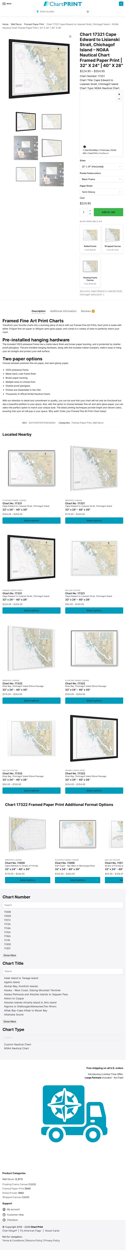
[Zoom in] (119, 94)
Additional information (63, 311)
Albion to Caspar (14, 998)
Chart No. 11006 (75, 866)
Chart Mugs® (9, 1230)
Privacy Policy (52, 1240)
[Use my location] (88, 11)
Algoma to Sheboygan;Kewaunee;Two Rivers (30, 1006)
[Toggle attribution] (84, 146)
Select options (31, 520)
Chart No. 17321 (25, 506)
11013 (7, 920)
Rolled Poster (72, 590)
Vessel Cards (52, 1230)
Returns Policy (34, 1240)
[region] (101, 123)
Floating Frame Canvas (14, 500)
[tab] (39, 308)
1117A (7, 940)
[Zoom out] (119, 99)
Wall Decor (16, 24)
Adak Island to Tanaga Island (21, 978)
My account (13, 1209)
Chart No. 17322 (22, 686)
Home (5, 24)
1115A (7, 932)
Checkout (12, 1219)
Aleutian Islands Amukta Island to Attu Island (30, 1002)
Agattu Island (12, 982)
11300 (7, 944)
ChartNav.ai (104, 153)
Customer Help (15, 1214)
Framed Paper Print (34, 24)
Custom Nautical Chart (17, 1044)
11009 (7, 915)
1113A (7, 924)
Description (39, 311)
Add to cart (108, 212)
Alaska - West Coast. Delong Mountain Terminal (32, 990)
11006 (7, 911)
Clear (82, 197)
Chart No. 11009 (21, 866)
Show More (9, 955)
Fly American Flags (30, 1230)
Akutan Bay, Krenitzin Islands (21, 986)
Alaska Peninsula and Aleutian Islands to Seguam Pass (36, 994)
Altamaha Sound (13, 1014)
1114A (7, 928)
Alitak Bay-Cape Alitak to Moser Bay (25, 1010)
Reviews (86, 311)
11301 (7, 948)
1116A (7, 936)
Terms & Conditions (13, 1240)
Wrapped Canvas (73, 500)
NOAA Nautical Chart (16, 1048)
